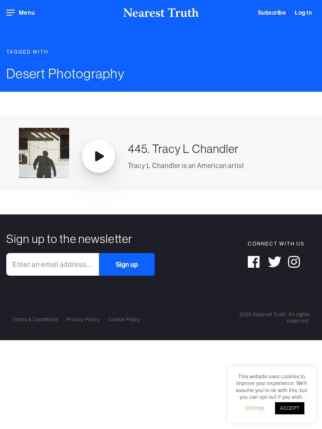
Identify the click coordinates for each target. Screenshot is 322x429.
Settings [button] (255, 408)
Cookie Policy (124, 319)
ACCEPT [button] (289, 408)
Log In (303, 12)
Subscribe (272, 12)
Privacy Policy (83, 319)
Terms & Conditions (35, 319)
